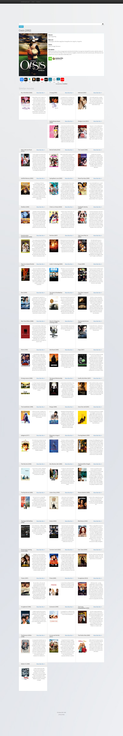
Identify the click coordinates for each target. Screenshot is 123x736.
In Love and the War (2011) (54, 636)
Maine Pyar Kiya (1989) (83, 178)
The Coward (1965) (83, 150)
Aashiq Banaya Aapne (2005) (54, 121)
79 (50, 58)
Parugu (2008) (53, 407)
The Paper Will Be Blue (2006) (27, 521)
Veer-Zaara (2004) (82, 549)
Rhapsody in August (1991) (54, 436)
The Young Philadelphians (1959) (83, 607)
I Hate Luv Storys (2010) (55, 207)
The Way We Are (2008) (27, 492)
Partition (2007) (53, 235)
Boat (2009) (24, 292)
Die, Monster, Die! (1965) (55, 464)
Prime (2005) (52, 578)
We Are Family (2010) (54, 150)
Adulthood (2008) (54, 350)
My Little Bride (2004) (26, 92)
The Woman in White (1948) (26, 636)
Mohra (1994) (24, 350)
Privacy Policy (62, 714)
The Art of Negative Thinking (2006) (54, 321)
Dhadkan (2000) (25, 207)
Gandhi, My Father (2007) (84, 378)
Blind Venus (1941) (83, 521)
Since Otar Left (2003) (83, 407)
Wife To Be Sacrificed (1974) (26, 150)
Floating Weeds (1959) (84, 435)
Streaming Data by (59, 83)
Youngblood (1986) (26, 607)
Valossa (59, 712)
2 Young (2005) (53, 92)
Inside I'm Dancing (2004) (55, 264)
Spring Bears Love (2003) (55, 178)
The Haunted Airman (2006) (83, 321)
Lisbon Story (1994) (54, 492)
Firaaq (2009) (81, 264)
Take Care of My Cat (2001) (83, 236)
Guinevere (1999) (53, 607)
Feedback (38, 1)
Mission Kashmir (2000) (84, 492)
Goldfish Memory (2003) (27, 178)
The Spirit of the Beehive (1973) (55, 293)
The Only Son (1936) (26, 464)
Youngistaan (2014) (83, 578)
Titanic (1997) (24, 578)
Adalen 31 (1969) (25, 664)
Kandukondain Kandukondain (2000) (26, 236)
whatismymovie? (25, 2)
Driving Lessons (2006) (27, 378)
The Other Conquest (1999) (83, 293)
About (33, 1)
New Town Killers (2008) (27, 321)
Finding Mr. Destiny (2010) (83, 207)
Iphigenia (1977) (25, 435)
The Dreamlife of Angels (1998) (84, 464)
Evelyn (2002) (53, 521)
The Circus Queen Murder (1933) (27, 264)
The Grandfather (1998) (27, 407)
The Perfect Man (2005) (84, 635)
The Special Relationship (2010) (55, 378)
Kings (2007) (81, 350)
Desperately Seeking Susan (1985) (26, 550)
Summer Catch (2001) (55, 549)
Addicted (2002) (82, 92)
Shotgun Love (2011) (83, 121)
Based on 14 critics (58, 59)
